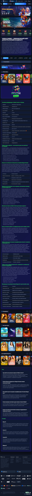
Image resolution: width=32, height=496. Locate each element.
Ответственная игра (18, 459)
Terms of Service (28, 463)
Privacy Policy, (24, 463)
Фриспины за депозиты (12, 462)
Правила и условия (18, 458)
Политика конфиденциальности (19, 460)
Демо (5, 80)
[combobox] (13, 61)
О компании (12, 458)
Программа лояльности (12, 459)
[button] (14, 28)
